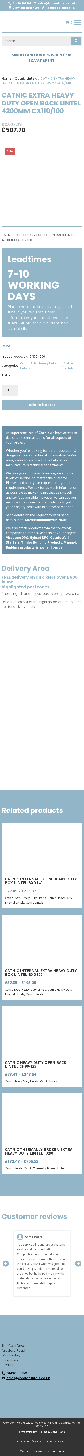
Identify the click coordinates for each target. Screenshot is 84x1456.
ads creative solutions (49, 1451)
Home (6, 78)
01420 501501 (21, 3)
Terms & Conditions (52, 1432)
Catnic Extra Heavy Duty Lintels (38, 365)
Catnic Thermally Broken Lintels (45, 1168)
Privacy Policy (28, 1432)
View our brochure (25, 8)
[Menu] (77, 22)
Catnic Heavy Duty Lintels (22, 1081)
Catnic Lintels (26, 78)
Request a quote (57, 8)
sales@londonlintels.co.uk (56, 3)
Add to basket (42, 404)
